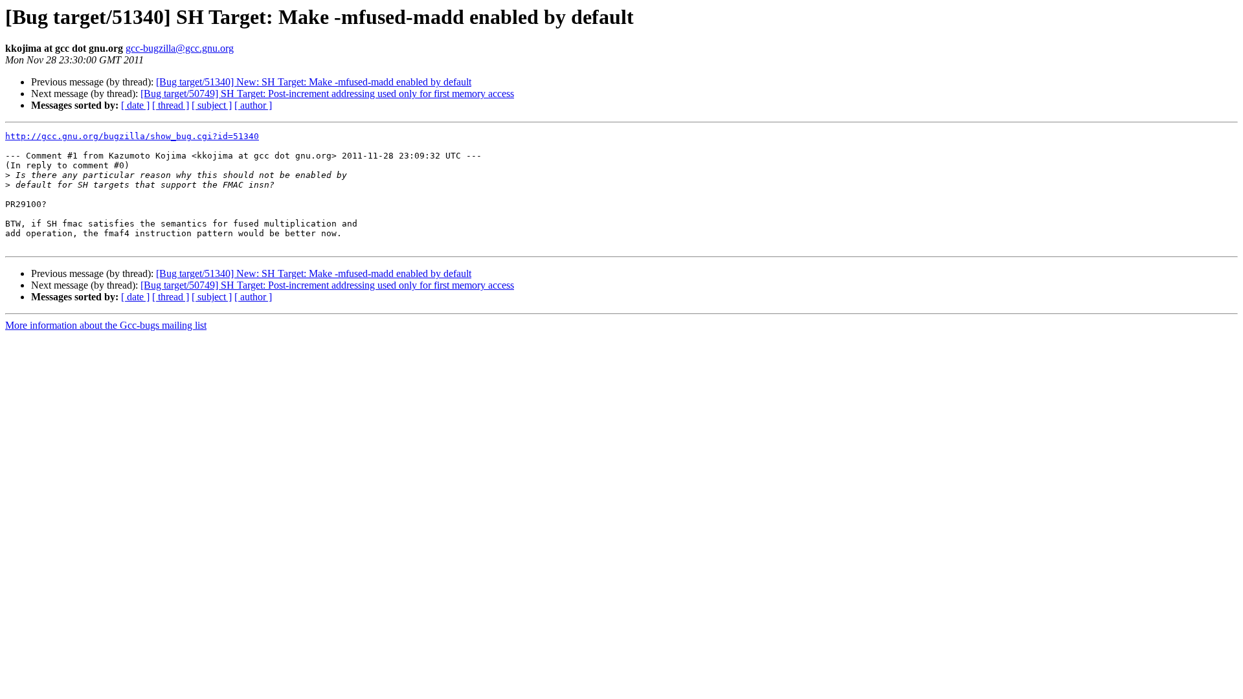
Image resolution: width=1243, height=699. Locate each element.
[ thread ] (170, 105)
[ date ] (135, 105)
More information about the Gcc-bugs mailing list (106, 325)
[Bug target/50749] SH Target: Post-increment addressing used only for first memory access (327, 93)
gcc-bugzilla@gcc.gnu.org (180, 48)
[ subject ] (212, 105)
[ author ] (253, 105)
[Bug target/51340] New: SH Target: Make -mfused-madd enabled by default (313, 81)
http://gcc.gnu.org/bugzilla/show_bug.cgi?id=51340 (132, 136)
